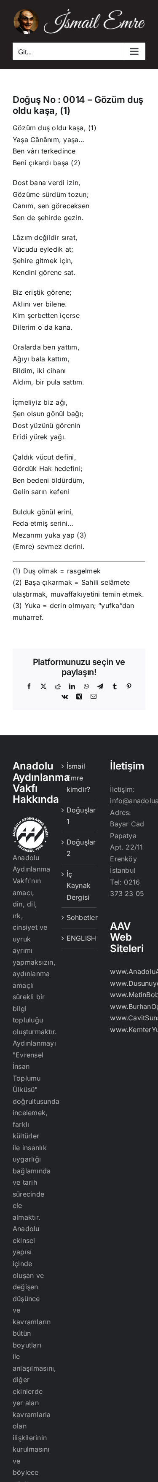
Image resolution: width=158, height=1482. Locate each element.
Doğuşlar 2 (80, 848)
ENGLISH (80, 938)
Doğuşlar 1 (80, 816)
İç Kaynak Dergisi (79, 885)
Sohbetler (80, 917)
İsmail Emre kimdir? (79, 777)
